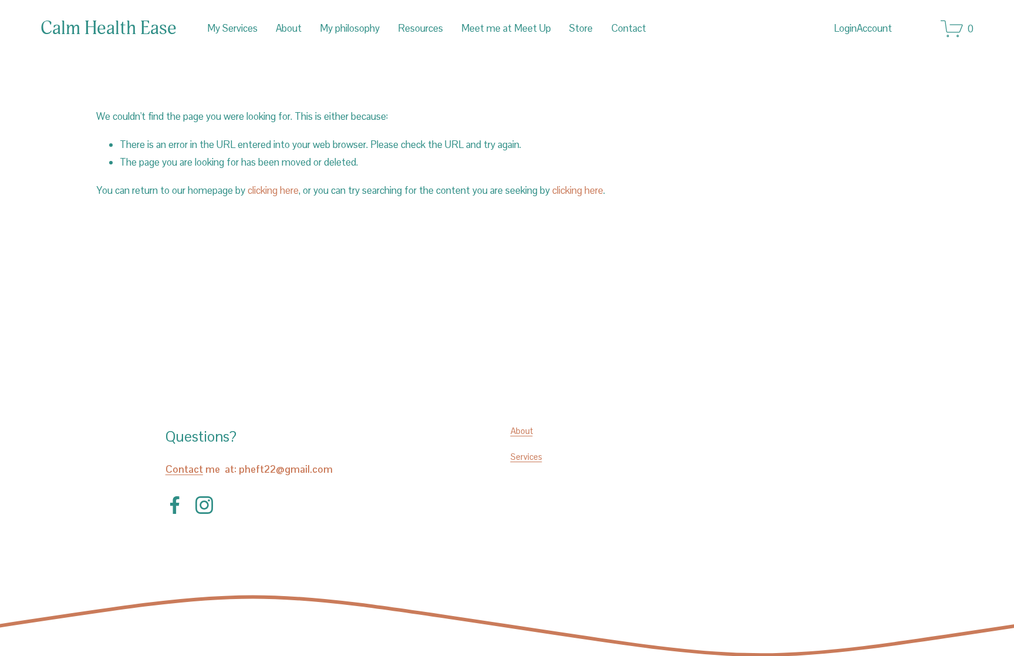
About (289, 28)
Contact (628, 28)
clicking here (273, 190)
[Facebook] (174, 505)
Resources (420, 28)
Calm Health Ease (108, 28)
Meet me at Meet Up (506, 28)
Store (581, 28)
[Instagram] (204, 505)
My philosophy (350, 28)
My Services (232, 28)
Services (526, 456)
